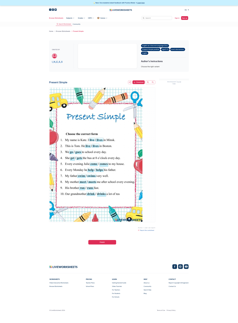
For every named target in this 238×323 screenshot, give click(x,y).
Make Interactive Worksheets (58, 283)
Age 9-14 (165, 49)
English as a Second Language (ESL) (155, 46)
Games (102, 18)
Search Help (147, 290)
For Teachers (116, 290)
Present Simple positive (150, 49)
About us (146, 283)
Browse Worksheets (56, 18)
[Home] (121, 10)
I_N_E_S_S (57, 61)
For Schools (115, 297)
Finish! (102, 242)
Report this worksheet (147, 230)
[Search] (143, 18)
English (144, 53)
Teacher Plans (90, 283)
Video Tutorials (117, 286)
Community (147, 286)
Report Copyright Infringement (179, 283)
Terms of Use (161, 310)
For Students (116, 293)
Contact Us (172, 286)
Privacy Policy (171, 310)
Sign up (184, 18)
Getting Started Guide (119, 283)
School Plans (90, 286)
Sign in (177, 18)
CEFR (90, 18)
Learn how (141, 3)
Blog (145, 293)
